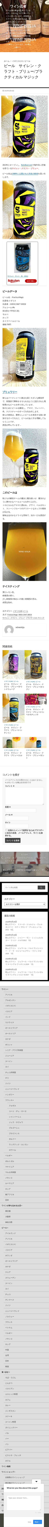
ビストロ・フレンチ (13, 1455)
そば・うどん (10, 1377)
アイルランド (10, 1233)
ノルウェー (9, 1316)
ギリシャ (8, 1045)
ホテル (8, 1461)
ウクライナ (9, 1022)
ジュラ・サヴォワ (16, 1122)
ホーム (7, 61)
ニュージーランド (12, 1089)
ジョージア (9, 1056)
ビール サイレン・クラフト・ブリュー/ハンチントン (13, 730)
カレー (8, 1405)
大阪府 (8, 1216)
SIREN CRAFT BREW (25, 615)
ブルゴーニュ (14, 1128)
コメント (9, 786)
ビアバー (8, 1450)
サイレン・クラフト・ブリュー (14, 618)
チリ (7, 1078)
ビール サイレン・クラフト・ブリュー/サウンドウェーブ (13, 686)
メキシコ (8, 1178)
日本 (7, 1200)
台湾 (7, 1355)
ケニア (8, 1272)
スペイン (8, 1061)
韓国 (7, 1366)
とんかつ (8, 1383)
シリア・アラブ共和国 (14, 1050)
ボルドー (12, 1139)
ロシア (8, 1189)
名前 (8, 807)
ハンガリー (9, 1094)
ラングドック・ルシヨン (18, 1144)
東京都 (8, 1211)
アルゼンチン (10, 1000)
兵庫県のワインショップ (15, 1477)
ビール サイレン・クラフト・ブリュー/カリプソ (35, 686)
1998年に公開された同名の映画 (25, 173)
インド (8, 1017)
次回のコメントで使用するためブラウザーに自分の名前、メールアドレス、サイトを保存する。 (24, 833)
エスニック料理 (11, 1394)
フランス (8, 1100)
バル (7, 1433)
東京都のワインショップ (15, 1483)
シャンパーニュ (15, 1117)
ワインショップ (8, 1472)
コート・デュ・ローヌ (18, 1111)
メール (9, 814)
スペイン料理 (10, 1422)
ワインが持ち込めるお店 (11, 1205)
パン (7, 1444)
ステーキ (8, 1416)
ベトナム (8, 1327)
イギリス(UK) (17, 61)
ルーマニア (9, 1183)
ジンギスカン (10, 1411)
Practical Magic (12, 615)
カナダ (8, 1039)
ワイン (4, 989)
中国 (7, 1350)
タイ (7, 1067)
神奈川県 (8, 1222)
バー (7, 1438)
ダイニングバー (11, 1427)
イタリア (8, 1011)
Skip (29, 1522)
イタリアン (9, 1388)
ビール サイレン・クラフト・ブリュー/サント (35, 755)
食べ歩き (5, 1372)
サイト (8, 822)
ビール (27, 61)
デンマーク (9, 1300)
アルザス (12, 1106)
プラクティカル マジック (35, 618)
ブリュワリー (10, 391)
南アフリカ (9, 1194)
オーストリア (10, 1033)
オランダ (8, 1255)
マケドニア (9, 1167)
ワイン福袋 (6, 1466)
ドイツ (8, 1083)
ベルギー (8, 1155)
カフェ (8, 1400)
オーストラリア (11, 1028)
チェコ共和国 (10, 1072)
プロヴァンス (14, 1133)
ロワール (12, 1150)
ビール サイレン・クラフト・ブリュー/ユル (13, 754)
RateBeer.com (26, 165)
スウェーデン (10, 1278)
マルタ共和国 (10, 1172)
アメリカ (8, 995)
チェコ (8, 1294)
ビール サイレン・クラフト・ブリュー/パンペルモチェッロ (35, 711)
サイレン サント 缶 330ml (18, 276)
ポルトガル (9, 1161)
